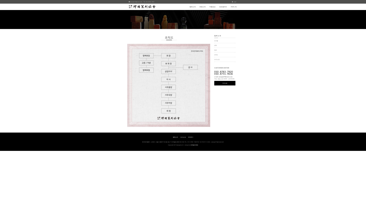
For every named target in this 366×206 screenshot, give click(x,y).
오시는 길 (217, 59)
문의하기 (190, 137)
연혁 (215, 45)
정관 (215, 50)
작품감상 (212, 7)
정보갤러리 (223, 7)
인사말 (216, 40)
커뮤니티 (234, 7)
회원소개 (202, 7)
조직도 (216, 55)
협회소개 (193, 7)
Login (234, 1)
